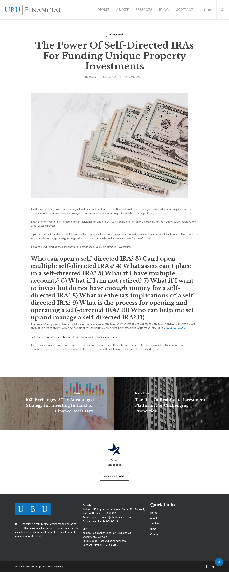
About (153, 518)
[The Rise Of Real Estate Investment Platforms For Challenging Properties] (171, 403)
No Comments (132, 76)
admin (92, 76)
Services (154, 523)
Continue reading (175, 328)
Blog (153, 528)
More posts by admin (114, 476)
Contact (155, 534)
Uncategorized (115, 34)
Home (153, 512)
